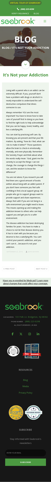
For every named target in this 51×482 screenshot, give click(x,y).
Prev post (10, 269)
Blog (36, 13)
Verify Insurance (20, 13)
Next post (41, 269)
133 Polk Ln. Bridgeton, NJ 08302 (31, 317)
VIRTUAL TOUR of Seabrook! (25, 2)
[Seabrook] (18, 21)
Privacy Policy (25, 392)
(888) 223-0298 (27, 9)
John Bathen (33, 252)
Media (25, 386)
